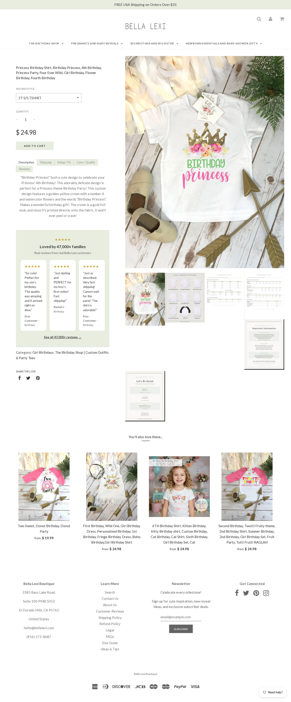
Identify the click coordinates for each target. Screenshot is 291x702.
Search (110, 592)
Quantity (22, 111)
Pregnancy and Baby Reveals (95, 43)
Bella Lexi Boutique (145, 674)
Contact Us (110, 598)
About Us (110, 605)
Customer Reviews (110, 611)
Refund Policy (109, 624)
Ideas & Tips (110, 649)
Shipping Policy (110, 618)
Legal (110, 630)
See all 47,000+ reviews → (62, 337)
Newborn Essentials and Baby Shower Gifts (222, 43)
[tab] (26, 162)
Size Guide (110, 643)
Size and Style (25, 88)
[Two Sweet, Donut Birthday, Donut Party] (44, 487)
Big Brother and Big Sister (152, 43)
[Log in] (270, 19)
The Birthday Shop (44, 43)
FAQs (110, 636)
